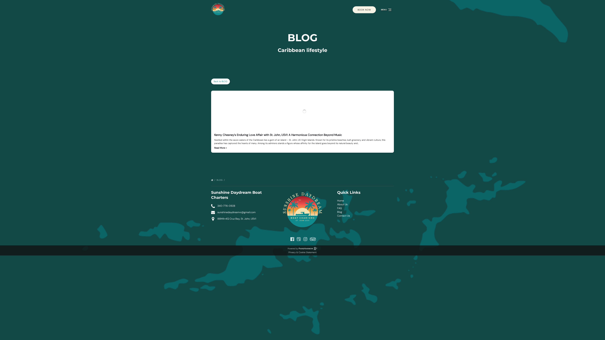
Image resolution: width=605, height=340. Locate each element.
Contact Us (343, 215)
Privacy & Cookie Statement (302, 252)
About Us (342, 204)
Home (340, 200)
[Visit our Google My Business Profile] (299, 239)
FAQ (339, 208)
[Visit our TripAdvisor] (313, 239)
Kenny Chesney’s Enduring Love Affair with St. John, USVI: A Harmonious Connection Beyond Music (278, 135)
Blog (220, 180)
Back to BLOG (220, 81)
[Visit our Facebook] (292, 239)
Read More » (220, 147)
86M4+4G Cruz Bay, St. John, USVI (236, 218)
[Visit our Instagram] (305, 239)
